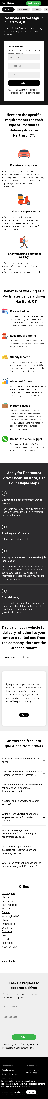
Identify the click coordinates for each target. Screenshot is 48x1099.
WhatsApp (39, 512)
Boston (5, 935)
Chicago (6, 920)
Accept (31, 1092)
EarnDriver (8, 3)
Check (24, 715)
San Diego (7, 901)
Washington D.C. (10, 916)
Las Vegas (7, 942)
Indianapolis (8, 923)
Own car (10, 657)
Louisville (7, 927)
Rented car (29, 657)
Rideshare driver (8, 1070)
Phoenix (6, 897)
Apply (36, 9)
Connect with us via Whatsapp (32, 1071)
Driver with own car (9, 1074)
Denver (6, 912)
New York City (9, 946)
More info (18, 1092)
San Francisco (9, 904)
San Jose (7, 908)
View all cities (9, 961)
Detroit (5, 939)
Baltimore (7, 931)
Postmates (23, 9)
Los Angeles (8, 893)
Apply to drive (33, 3)
